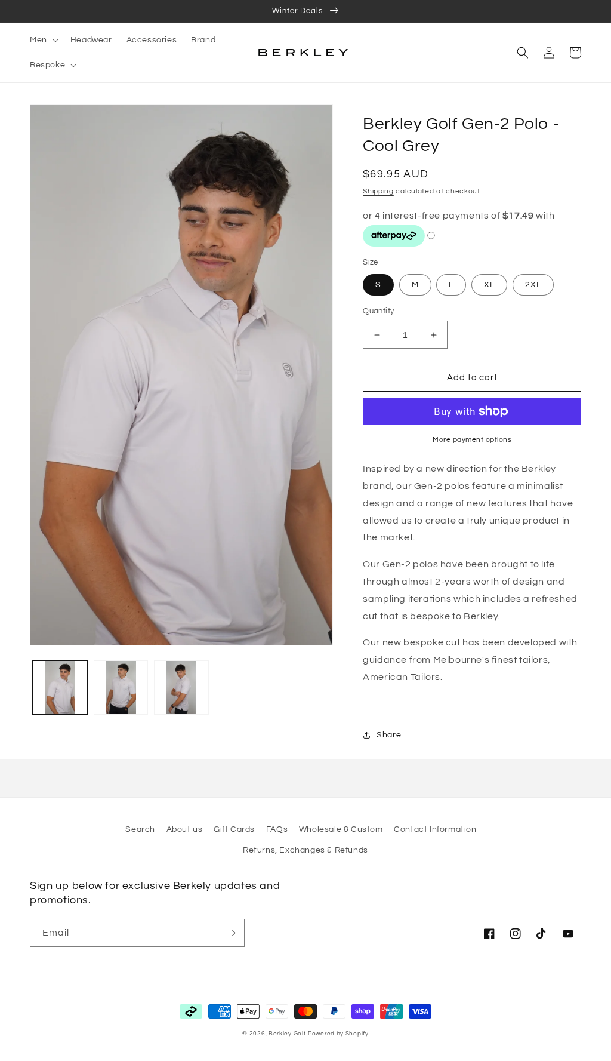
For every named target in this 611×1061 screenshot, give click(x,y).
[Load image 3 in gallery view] (181, 687)
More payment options (472, 440)
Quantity (378, 311)
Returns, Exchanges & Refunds (305, 850)
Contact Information (435, 829)
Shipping (378, 191)
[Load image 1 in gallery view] (60, 687)
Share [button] (389, 735)
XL (489, 285)
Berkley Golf (287, 1034)
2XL (533, 285)
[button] (43, 40)
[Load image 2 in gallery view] (121, 687)
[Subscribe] (231, 933)
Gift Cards (234, 829)
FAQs (277, 829)
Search (140, 829)
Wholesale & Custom (341, 829)
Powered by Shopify (338, 1034)
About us (184, 829)
